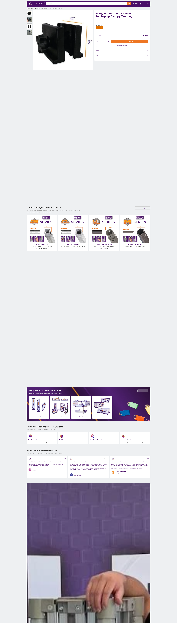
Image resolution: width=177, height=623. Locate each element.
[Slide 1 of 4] (29, 13)
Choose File (99, 27)
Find (129, 3)
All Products (34, 8)
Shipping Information (101, 55)
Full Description (100, 50)
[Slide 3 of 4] (29, 26)
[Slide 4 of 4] (29, 33)
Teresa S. (76, 474)
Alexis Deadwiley (121, 471)
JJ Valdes (35, 469)
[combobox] (84, 3)
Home (28, 8)
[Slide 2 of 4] (29, 19)
